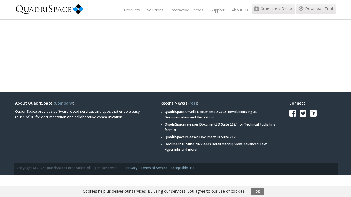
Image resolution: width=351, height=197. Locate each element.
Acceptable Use (182, 168)
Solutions (155, 10)
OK (257, 191)
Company (64, 103)
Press (192, 103)
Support (218, 10)
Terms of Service (154, 168)
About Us (240, 10)
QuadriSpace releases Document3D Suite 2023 (201, 137)
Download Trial (318, 8)
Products (132, 10)
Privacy (131, 168)
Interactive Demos (187, 10)
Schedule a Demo (276, 8)
